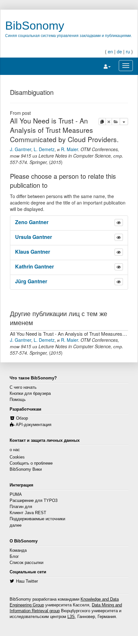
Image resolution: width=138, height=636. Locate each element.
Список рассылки (26, 562)
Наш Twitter (27, 581)
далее (16, 525)
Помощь (18, 399)
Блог (14, 556)
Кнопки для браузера (30, 393)
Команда (18, 550)
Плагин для (21, 506)
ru (128, 51)
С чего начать (23, 387)
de (119, 51)
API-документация (33, 424)
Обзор (22, 418)
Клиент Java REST (28, 513)
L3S (71, 616)
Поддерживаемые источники (37, 519)
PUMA (16, 494)
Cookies (17, 457)
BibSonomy (34, 25)
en (110, 51)
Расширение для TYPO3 (33, 500)
